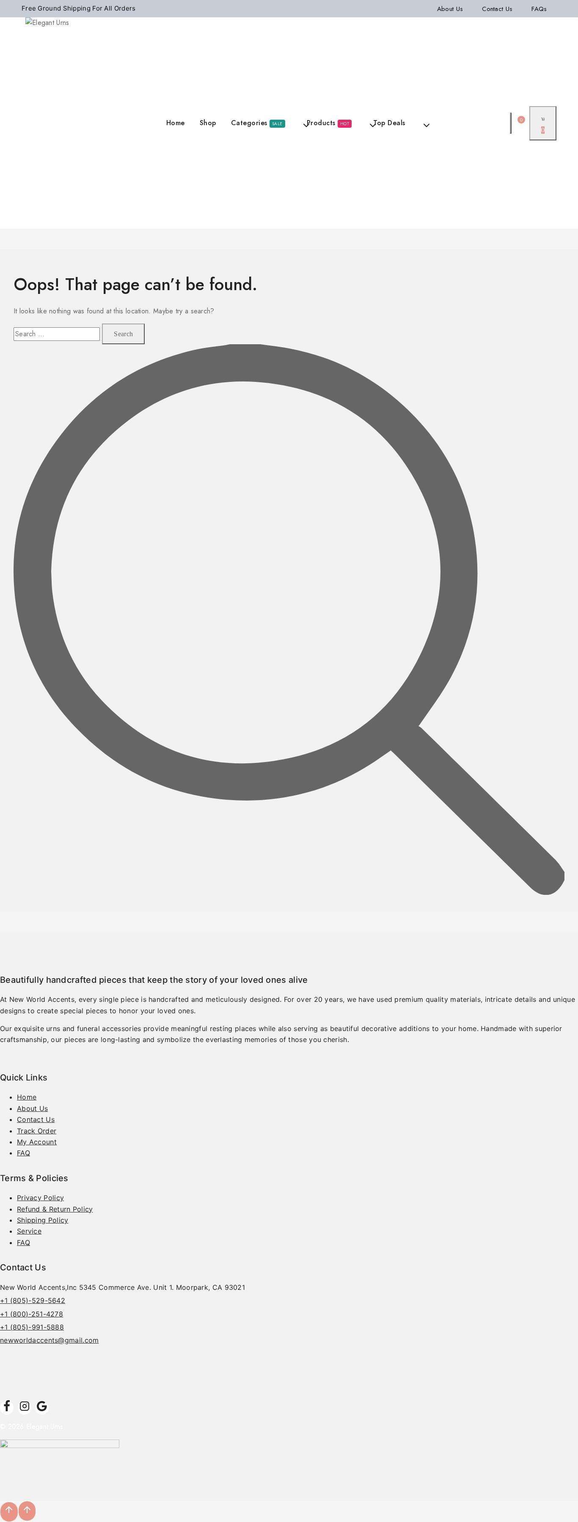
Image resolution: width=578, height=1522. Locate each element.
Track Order (36, 1131)
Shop (208, 123)
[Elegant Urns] (48, 123)
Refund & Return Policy (55, 1209)
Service (29, 1231)
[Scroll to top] (27, 1511)
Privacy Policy (40, 1197)
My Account (37, 1142)
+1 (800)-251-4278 (31, 1314)
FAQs (539, 9)
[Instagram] (24, 1408)
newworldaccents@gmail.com (49, 1340)
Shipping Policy (43, 1220)
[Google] (42, 1408)
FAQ (23, 1153)
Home (175, 123)
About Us (450, 9)
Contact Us (497, 9)
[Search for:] (58, 334)
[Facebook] (7, 1408)
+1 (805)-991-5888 (32, 1327)
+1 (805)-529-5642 (32, 1300)
